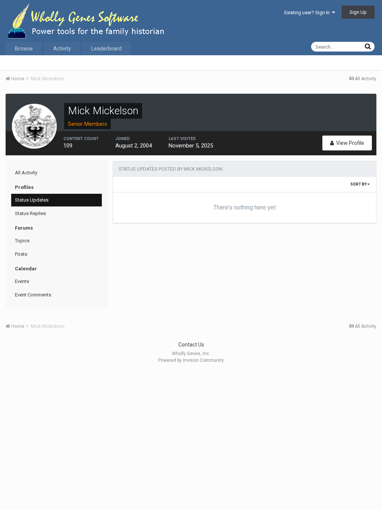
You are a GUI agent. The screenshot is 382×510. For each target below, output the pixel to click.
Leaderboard (106, 49)
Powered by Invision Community (191, 360)
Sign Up (358, 12)
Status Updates (31, 200)
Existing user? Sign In (308, 12)
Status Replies (30, 213)
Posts (21, 254)
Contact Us (191, 345)
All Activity (26, 172)
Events (22, 281)
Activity (62, 49)
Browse (24, 49)
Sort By (358, 184)
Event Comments (33, 295)
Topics (22, 240)
